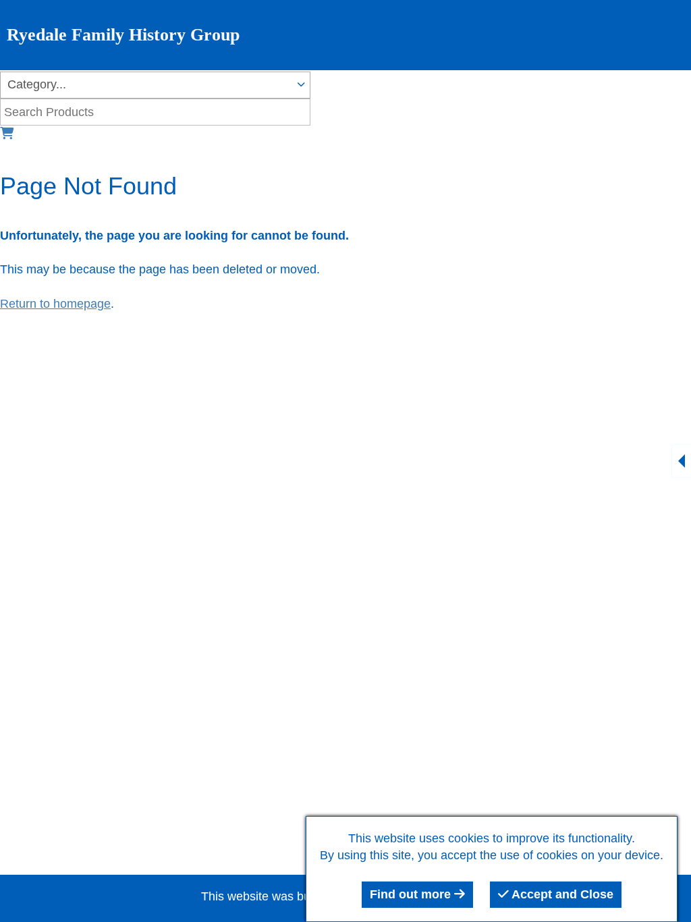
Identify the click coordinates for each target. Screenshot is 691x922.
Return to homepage (55, 303)
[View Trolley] (6, 133)
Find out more (412, 894)
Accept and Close (561, 894)
